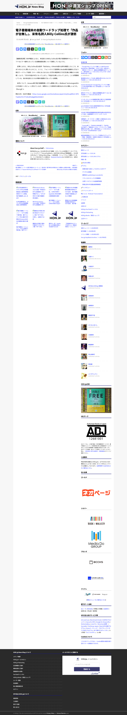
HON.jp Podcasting (87, 212)
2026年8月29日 (85, 90)
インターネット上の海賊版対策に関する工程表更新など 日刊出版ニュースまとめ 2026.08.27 (96, 100)
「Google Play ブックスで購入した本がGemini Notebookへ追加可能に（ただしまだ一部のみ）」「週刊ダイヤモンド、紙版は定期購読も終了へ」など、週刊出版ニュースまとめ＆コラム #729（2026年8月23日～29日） (96, 70)
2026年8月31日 (85, 75)
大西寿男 (91, 335)
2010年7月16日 (23, 39)
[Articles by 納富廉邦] (84, 348)
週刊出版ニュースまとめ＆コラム (91, 156)
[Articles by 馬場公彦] (84, 280)
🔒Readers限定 (85, 163)
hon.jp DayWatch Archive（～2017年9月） (94, 237)
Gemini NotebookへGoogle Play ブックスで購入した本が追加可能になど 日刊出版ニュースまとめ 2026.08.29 (95, 86)
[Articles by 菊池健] (84, 368)
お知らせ (65, 14)
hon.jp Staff (35, 39)
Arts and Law (85, 620)
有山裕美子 (91, 354)
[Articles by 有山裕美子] (84, 358)
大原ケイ (91, 257)
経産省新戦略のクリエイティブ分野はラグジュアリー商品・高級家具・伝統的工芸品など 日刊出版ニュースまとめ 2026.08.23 (96, 137)
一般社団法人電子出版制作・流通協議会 (94, 451)
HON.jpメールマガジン (19, 659)
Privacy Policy (50, 713)
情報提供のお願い (18, 671)
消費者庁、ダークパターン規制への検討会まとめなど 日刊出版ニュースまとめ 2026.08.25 (96, 120)
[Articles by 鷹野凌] (84, 251)
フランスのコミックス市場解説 (91, 178)
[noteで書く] (43, 49)
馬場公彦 (91, 276)
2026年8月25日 (85, 116)
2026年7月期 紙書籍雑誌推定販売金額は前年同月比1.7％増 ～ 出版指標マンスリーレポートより (96, 113)
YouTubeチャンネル (18, 674)
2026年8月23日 (85, 141)
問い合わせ (16, 707)
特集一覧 (35, 14)
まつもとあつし (93, 325)
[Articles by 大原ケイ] (84, 260)
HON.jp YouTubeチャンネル (89, 209)
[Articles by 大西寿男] (84, 339)
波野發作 (91, 305)
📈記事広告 (84, 197)
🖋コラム (83, 166)
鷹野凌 (90, 247)
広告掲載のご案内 (18, 665)
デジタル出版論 (86, 172)
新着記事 (25, 14)
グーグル (28, 176)
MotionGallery (85, 624)
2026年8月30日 (85, 82)
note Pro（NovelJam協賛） (99, 624)
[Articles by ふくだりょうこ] (84, 378)
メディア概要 (77, 14)
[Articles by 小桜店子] (84, 270)
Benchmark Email (95, 620)
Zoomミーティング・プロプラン (95, 628)
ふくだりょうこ (93, 374)
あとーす (83, 609)
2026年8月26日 (85, 109)
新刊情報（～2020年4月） (89, 231)
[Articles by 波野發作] (84, 309)
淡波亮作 (106, 609)
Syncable (84, 626)
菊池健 (90, 364)
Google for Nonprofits (103, 622)
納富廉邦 (91, 344)
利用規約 (15, 683)
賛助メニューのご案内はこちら (96, 600)
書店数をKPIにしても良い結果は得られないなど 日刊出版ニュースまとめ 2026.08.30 (96, 79)
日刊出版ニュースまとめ (88, 153)
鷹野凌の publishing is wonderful (92, 175)
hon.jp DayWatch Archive (52, 39)
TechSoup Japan (93, 626)
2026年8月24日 (85, 132)
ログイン (15, 689)
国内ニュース (85, 150)
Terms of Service (61, 713)
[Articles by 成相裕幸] (84, 300)
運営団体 (101, 14)
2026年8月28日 (85, 96)
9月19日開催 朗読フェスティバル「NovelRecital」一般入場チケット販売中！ (47, 44)
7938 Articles (50, 148)
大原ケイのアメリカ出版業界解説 (91, 181)
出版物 (56, 14)
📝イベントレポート (87, 190)
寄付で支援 (16, 704)
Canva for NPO (90, 622)
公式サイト (84, 218)
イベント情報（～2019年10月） (90, 234)
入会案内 (15, 701)
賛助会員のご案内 (18, 668)
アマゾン (22, 176)
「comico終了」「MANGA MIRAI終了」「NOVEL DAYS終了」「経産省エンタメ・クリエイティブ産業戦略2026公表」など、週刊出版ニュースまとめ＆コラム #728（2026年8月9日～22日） (96, 128)
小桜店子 (91, 266)
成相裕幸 (91, 296)
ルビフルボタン (90, 632)
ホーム (17, 14)
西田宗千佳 (91, 315)
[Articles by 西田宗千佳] (84, 319)
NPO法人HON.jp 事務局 (95, 286)
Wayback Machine (56, 157)
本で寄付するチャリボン (101, 630)
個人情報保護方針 (18, 686)
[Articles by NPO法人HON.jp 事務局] (84, 290)
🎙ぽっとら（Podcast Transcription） (92, 194)
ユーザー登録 (90, 14)
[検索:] (101, 17)
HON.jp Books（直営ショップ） (90, 215)
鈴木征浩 (90, 609)
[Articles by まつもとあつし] (84, 329)
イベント (46, 14)
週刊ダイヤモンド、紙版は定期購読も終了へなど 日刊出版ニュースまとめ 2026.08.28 (96, 93)
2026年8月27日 (85, 103)
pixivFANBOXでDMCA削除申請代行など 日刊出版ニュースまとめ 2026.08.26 (95, 107)
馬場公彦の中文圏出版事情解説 (91, 184)
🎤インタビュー (85, 187)
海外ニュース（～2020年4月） (90, 228)
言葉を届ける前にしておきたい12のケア (93, 169)
